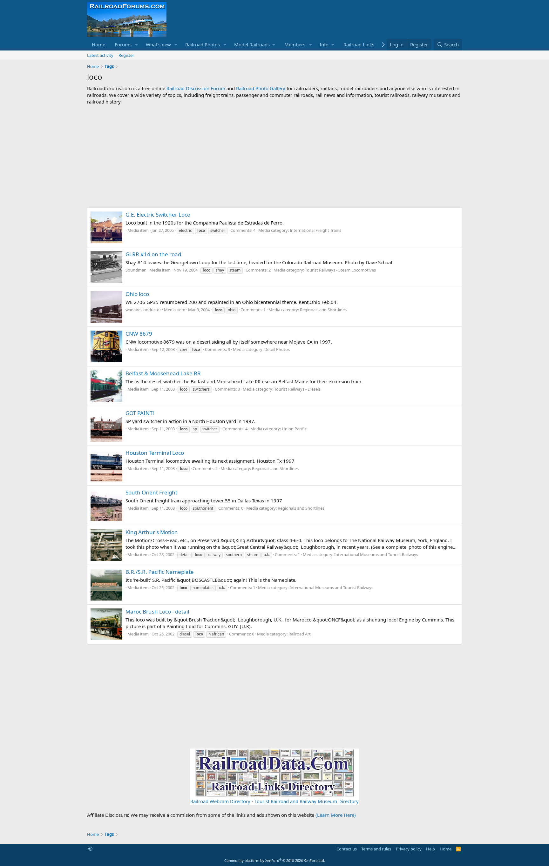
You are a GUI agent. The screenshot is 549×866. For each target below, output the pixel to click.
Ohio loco (137, 294)
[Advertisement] (274, 156)
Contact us (346, 849)
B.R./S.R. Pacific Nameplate (159, 571)
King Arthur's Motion (151, 532)
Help (430, 849)
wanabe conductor (143, 309)
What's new (158, 44)
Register (126, 55)
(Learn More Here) (335, 815)
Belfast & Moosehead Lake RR (163, 373)
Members (294, 44)
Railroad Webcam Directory (220, 801)
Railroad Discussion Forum (195, 88)
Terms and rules (376, 849)
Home (98, 44)
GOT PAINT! (139, 413)
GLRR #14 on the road (153, 254)
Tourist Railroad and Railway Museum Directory (306, 801)
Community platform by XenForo (274, 860)
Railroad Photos (202, 44)
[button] (136, 44)
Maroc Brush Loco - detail (157, 611)
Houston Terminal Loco (154, 452)
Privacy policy (409, 849)
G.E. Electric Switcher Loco (157, 214)
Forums (123, 44)
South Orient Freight (151, 492)
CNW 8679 (138, 333)
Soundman (135, 270)
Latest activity (100, 55)
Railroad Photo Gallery (260, 88)
